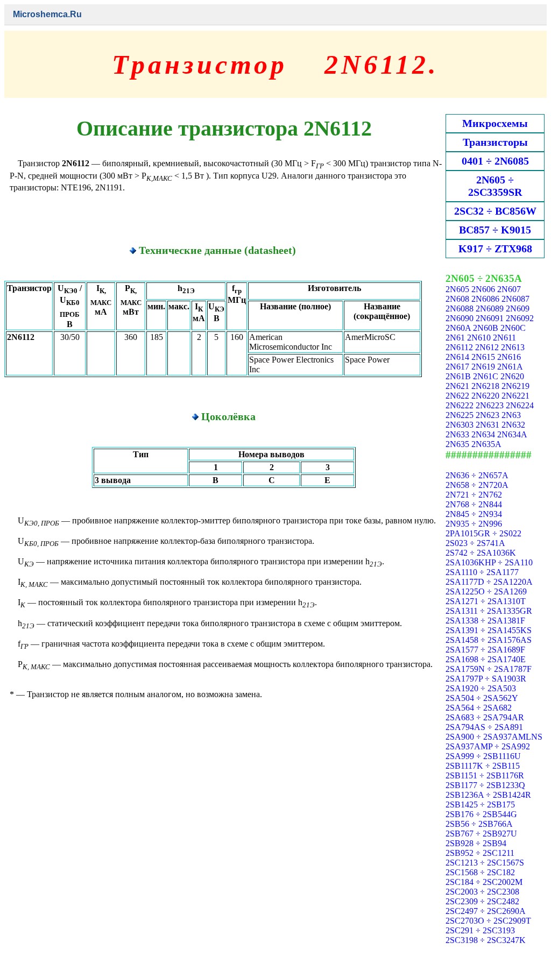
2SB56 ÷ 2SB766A (479, 823)
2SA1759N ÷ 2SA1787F (489, 669)
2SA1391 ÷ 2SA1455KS (489, 630)
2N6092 (520, 318)
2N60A (458, 327)
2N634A (512, 434)
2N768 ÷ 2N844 (474, 504)
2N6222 (460, 405)
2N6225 (460, 415)
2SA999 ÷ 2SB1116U (483, 756)
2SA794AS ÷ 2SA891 (484, 727)
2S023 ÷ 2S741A (475, 543)
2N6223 (490, 405)
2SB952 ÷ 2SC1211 (480, 852)
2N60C (513, 327)
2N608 (457, 298)
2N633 (457, 434)
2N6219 (515, 386)
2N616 (509, 356)
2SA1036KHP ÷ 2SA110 (489, 562)
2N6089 (490, 308)
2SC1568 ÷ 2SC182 (480, 872)
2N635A (486, 444)
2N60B (485, 327)
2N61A (509, 366)
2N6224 (520, 405)
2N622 (457, 395)
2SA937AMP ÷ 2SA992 (488, 746)
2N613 (513, 347)
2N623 (487, 415)
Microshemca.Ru (47, 14)
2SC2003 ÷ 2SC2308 (482, 891)
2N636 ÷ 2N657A (477, 475)
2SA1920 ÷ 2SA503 (481, 688)
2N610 (479, 337)
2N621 (457, 386)
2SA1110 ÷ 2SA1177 (482, 572)
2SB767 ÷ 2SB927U (481, 833)
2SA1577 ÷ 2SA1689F (485, 649)
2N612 (487, 347)
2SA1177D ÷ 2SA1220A (489, 581)
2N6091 (490, 318)
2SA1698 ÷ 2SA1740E (486, 659)
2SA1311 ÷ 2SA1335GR (489, 610)
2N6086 (485, 298)
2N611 (504, 337)
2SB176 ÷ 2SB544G (481, 814)
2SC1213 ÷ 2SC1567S (485, 862)
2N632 (513, 424)
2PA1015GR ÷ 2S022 (483, 533)
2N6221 (515, 395)
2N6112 (459, 347)
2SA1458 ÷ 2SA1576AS (489, 639)
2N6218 (485, 386)
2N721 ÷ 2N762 (474, 494)
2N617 (457, 366)
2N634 (483, 434)
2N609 (517, 308)
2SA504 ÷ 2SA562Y (482, 698)
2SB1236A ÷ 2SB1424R (488, 794)
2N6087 (515, 298)
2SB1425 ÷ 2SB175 (480, 804)
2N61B (458, 376)
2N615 (483, 356)
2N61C (485, 376)
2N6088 (460, 308)
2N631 (487, 424)
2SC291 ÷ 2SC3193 (480, 930)
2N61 (455, 337)
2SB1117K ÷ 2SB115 (483, 765)
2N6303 (460, 424)
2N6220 (485, 395)
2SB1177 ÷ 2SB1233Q (485, 785)
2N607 (509, 289)
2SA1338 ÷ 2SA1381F (485, 620)
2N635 (457, 444)
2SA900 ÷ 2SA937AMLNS (494, 736)
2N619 (483, 366)
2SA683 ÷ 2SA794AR (485, 717)
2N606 (483, 289)
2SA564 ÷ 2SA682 (479, 707)
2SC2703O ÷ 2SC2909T (488, 920)
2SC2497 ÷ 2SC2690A (486, 911)
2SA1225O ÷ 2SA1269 (486, 591)
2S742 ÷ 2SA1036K (481, 552)
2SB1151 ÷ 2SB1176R (485, 775)
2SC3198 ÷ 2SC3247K (486, 940)
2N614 (457, 356)
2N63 (511, 415)
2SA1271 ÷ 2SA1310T (486, 601)
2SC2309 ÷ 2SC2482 (482, 901)
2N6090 (460, 318)
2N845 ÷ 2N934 (474, 514)
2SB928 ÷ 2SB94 (476, 843)
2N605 (457, 289)
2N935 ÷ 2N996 (474, 523)
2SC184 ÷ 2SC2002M (484, 882)
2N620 (512, 376)
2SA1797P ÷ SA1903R (486, 678)
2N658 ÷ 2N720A (477, 485)
